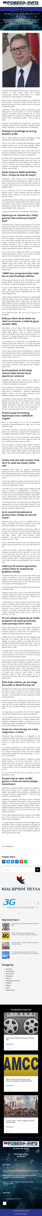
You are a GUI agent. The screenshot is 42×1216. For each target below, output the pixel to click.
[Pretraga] (37, 869)
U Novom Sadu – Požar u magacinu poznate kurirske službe (25, 943)
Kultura (8, 978)
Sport (8, 988)
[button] (21, 9)
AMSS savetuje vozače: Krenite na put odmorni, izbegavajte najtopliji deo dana (24, 933)
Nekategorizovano (13, 981)
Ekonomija (22, 14)
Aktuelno (9, 14)
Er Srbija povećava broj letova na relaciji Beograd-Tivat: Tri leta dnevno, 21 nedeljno (25, 952)
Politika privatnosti (21, 1154)
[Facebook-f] (4, 1203)
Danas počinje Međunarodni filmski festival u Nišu (25, 924)
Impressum (21, 1156)
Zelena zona (33, 14)
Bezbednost (15, 14)
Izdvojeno (9, 976)
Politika (28, 14)
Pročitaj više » (10, 1044)
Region (8, 985)
